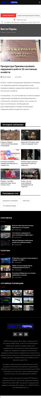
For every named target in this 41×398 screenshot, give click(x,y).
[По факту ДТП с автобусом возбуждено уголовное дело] (28, 300)
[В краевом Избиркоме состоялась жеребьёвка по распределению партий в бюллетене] (6, 275)
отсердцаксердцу (9, 206)
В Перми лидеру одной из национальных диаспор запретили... (29, 163)
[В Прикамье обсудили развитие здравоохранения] (17, 293)
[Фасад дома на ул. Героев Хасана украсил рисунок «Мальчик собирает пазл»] (17, 308)
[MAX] (26, 334)
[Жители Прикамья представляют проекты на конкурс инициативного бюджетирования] (6, 293)
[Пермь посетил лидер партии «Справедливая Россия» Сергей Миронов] (6, 268)
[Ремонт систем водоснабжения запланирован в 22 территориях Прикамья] (30, 174)
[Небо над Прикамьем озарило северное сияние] (6, 300)
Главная (3, 32)
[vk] (20, 334)
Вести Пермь (11, 32)
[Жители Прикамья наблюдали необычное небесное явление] (6, 243)
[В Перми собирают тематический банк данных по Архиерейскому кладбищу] (10, 135)
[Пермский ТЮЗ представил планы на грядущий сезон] (30, 135)
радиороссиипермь (10, 201)
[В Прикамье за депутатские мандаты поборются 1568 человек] (6, 260)
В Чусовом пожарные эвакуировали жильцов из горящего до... (9, 163)
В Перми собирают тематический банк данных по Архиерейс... (9, 143)
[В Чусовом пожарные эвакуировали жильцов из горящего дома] (10, 154)
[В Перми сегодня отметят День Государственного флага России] (17, 300)
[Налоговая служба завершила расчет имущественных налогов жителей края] (28, 308)
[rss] (15, 334)
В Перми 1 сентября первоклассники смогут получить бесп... (8, 182)
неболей (26, 201)
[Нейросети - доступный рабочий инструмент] (28, 293)
